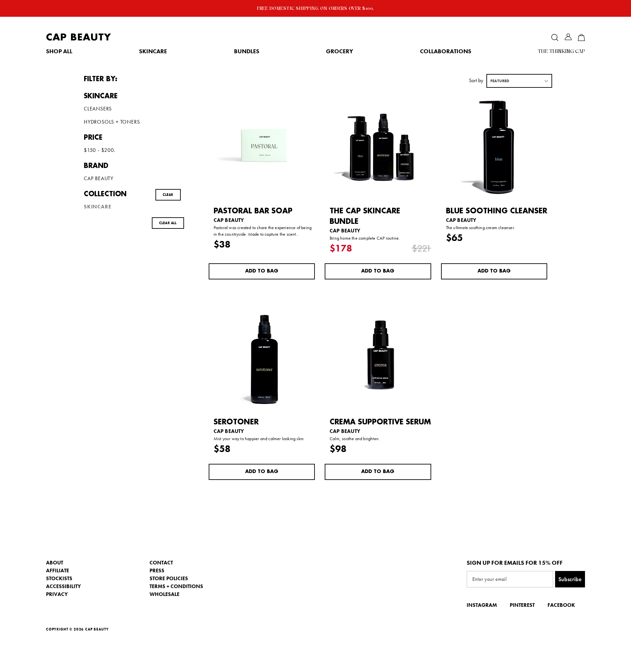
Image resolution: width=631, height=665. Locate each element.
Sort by (476, 80)
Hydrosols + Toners (112, 122)
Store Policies (169, 578)
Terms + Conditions (176, 586)
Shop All (59, 51)
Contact (161, 562)
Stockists (59, 578)
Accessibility (63, 586)
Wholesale (164, 594)
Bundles (246, 51)
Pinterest (522, 605)
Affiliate (57, 570)
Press (157, 570)
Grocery (339, 51)
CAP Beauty (78, 37)
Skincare (153, 51)
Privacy (57, 594)
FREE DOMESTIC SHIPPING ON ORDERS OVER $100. (315, 8)
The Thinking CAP (561, 51)
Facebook (561, 605)
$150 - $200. (100, 150)
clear (168, 194)
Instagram (482, 605)
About (54, 562)
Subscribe (570, 579)
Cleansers (98, 108)
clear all (168, 223)
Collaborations (445, 51)
